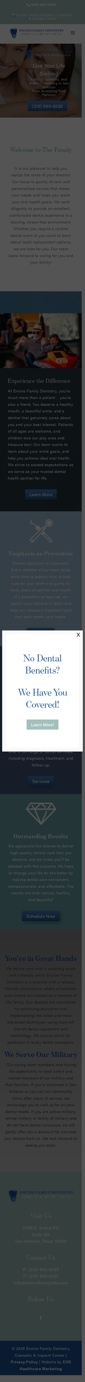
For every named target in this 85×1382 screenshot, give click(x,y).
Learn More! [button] (42, 724)
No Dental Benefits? (42, 681)
